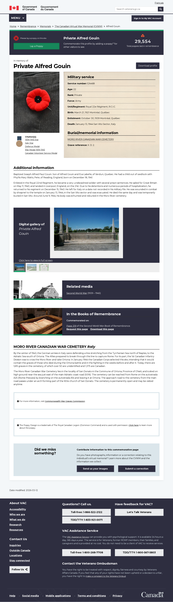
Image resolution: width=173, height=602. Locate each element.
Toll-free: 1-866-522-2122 (86, 512)
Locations (15, 555)
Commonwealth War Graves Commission (65, 401)
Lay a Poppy (36, 46)
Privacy (117, 595)
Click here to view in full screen (36, 260)
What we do (17, 519)
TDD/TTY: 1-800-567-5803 (139, 552)
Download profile (147, 65)
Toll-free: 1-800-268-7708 (86, 552)
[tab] (20, 267)
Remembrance (28, 26)
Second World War (76, 293)
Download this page (102, 329)
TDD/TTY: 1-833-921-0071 (87, 519)
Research (15, 524)
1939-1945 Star (32, 139)
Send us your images (95, 468)
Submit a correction (136, 468)
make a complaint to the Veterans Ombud (106, 576)
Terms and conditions (92, 595)
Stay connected (19, 560)
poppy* (110, 43)
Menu (16, 18)
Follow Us (21, 570)
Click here (134, 425)
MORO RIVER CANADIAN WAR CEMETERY (91, 139)
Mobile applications (58, 595)
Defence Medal (32, 146)
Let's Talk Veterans (139, 512)
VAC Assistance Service (78, 537)
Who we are (17, 514)
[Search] (161, 9)
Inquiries (15, 545)
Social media (30, 595)
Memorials (45, 26)
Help (12, 595)
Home (13, 26)
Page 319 (71, 326)
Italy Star (29, 143)
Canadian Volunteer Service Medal (41, 153)
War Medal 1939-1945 (35, 150)
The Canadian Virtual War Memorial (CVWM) (78, 26)
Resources (16, 529)
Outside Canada (19, 550)
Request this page (77, 329)
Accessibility (17, 509)
